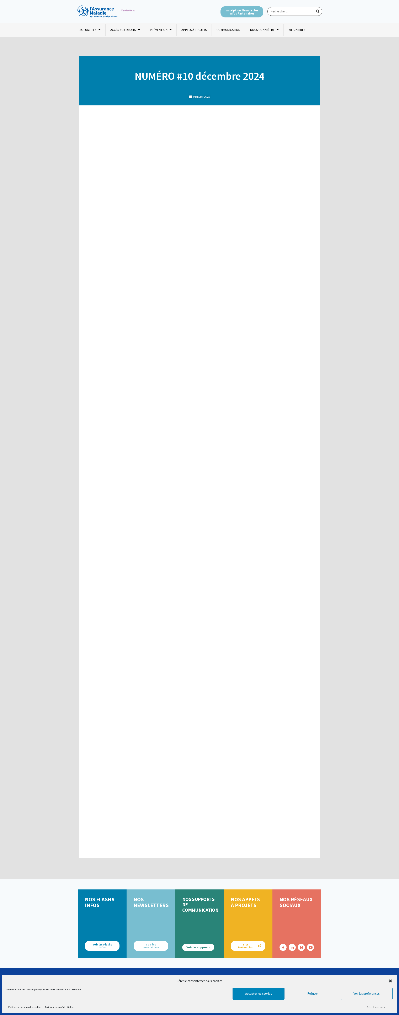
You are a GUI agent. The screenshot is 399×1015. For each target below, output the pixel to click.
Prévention (158, 30)
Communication (228, 30)
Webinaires (296, 30)
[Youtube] (310, 947)
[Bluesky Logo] (301, 947)
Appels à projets (194, 30)
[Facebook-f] (283, 947)
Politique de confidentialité (59, 1007)
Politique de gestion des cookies (24, 1007)
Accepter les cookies (258, 993)
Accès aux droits (123, 30)
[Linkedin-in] (292, 947)
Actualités (88, 30)
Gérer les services (376, 1007)
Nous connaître (262, 30)
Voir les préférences (366, 993)
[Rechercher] (317, 11)
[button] (390, 981)
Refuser (312, 993)
